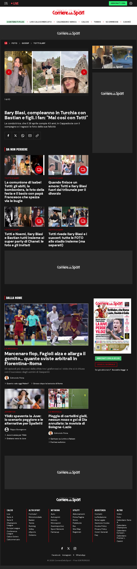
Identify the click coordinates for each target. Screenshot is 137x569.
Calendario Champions (122, 526)
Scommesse (112, 22)
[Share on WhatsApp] (22, 135)
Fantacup (55, 532)
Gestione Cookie (102, 523)
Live (15, 3)
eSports (32, 532)
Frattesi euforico (58, 442)
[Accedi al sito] (131, 3)
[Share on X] (15, 135)
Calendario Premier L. (121, 537)
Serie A (10, 517)
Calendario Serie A (67, 22)
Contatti (98, 514)
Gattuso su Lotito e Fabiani (63, 439)
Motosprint (56, 523)
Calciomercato (13, 539)
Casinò (127, 22)
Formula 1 (33, 514)
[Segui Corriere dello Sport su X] (68, 548)
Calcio (85, 22)
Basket (32, 520)
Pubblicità (77, 523)
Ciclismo (32, 535)
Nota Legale (100, 520)
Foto (14, 43)
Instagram (66, 555)
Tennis (97, 22)
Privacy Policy (101, 529)
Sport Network (57, 529)
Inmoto (54, 520)
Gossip (25, 43)
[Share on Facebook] (8, 135)
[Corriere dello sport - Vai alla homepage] (68, 13)
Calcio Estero (13, 536)
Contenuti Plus (15, 22)
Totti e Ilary (12, 178)
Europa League (13, 528)
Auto (53, 514)
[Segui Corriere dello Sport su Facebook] (62, 548)
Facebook (56, 555)
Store (75, 520)
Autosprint (55, 517)
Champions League (12, 524)
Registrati (77, 532)
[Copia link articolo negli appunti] (37, 135)
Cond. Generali (101, 532)
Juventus (10, 412)
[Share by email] (29, 135)
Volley (31, 529)
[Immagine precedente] (9, 72)
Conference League (12, 532)
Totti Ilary (39, 43)
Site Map (77, 529)
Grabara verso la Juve (16, 438)
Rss (74, 526)
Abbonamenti (79, 514)
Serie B (10, 520)
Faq (96, 535)
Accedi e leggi (118, 370)
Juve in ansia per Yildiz (16, 435)
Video (119, 514)
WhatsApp (80, 555)
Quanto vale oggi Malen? (18, 383)
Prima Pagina (78, 517)
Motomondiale (35, 517)
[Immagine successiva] (84, 72)
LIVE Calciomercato (41, 22)
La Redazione (100, 517)
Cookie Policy (101, 526)
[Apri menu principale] (6, 3)
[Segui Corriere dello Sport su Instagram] (75, 548)
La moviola (11, 349)
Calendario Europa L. (121, 531)
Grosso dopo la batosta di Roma (48, 383)
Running (32, 526)
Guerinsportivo (57, 526)
